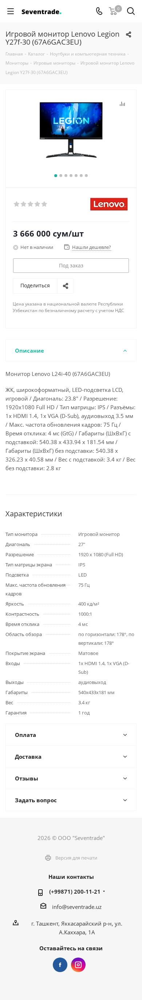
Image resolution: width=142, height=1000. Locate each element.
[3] (30, 204)
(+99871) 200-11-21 (74, 891)
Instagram (78, 965)
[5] (44, 204)
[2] (23, 204)
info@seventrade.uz (77, 906)
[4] (37, 204)
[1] (16, 204)
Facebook (60, 965)
